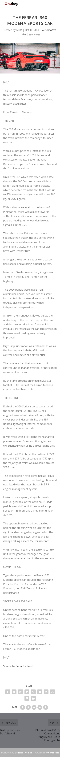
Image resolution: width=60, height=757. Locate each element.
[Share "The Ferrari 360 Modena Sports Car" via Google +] (20, 692)
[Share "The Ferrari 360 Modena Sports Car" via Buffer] (46, 692)
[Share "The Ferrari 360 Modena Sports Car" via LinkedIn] (39, 692)
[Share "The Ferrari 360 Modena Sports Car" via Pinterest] (33, 692)
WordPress (53, 752)
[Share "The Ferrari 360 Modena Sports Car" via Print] (33, 698)
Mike (19, 30)
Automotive (49, 30)
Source (7, 666)
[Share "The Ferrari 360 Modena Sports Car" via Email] (27, 698)
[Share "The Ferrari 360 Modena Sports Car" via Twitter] (14, 692)
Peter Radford (24, 666)
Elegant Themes (23, 752)
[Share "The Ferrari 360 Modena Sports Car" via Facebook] (7, 692)
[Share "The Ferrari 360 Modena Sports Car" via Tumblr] (27, 692)
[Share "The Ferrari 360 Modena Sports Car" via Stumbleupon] (52, 692)
